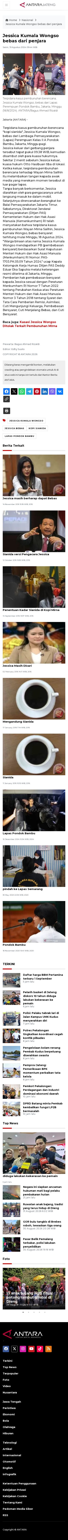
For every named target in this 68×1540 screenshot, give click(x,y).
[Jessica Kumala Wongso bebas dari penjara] (34, 1153)
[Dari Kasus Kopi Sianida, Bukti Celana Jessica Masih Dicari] (34, 642)
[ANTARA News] (37, 4)
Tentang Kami (12, 1502)
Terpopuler (10, 1373)
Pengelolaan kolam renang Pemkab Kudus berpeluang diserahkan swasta (42, 1051)
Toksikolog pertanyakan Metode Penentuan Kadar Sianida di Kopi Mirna (31, 608)
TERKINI (9, 964)
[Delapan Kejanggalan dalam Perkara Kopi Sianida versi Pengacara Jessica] (34, 531)
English (8, 1468)
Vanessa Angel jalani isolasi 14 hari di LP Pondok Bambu (32, 942)
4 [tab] (39, 1312)
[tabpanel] (34, 1288)
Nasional (28, 20)
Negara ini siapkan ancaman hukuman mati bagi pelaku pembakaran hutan (42, 1190)
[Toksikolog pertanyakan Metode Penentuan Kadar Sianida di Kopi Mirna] (34, 586)
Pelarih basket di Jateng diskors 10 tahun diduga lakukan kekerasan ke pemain (33, 1174)
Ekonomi (9, 1414)
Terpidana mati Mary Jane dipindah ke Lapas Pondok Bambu (31, 831)
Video (7, 1386)
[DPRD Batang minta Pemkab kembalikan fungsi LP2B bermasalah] (11, 1108)
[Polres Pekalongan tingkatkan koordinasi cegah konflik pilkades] (11, 1035)
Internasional (12, 1455)
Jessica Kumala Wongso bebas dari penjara (33, 24)
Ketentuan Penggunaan (19, 1483)
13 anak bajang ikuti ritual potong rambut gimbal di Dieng (29, 1297)
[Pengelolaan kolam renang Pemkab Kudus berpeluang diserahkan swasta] (11, 1053)
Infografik (9, 1474)
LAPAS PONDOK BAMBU (19, 436)
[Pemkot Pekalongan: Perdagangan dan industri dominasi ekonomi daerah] (11, 1091)
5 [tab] (45, 1312)
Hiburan (8, 1433)
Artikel (7, 1449)
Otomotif (9, 1461)
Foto (6, 1259)
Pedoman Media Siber (18, 1509)
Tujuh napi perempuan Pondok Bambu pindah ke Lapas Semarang (31, 887)
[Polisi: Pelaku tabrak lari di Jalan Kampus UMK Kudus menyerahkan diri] (11, 1018)
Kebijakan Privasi (14, 1490)
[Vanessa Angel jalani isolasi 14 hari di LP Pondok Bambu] (34, 921)
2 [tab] (28, 1312)
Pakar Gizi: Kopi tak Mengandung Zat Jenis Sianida (34, 775)
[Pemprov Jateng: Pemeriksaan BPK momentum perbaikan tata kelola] (11, 1070)
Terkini (7, 1360)
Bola (6, 1420)
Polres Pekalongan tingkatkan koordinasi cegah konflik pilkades (43, 1034)
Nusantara (10, 1392)
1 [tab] (23, 1312)
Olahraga (9, 1427)
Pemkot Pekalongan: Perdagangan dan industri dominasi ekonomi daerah (41, 1090)
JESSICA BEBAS (14, 428)
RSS (5, 1515)
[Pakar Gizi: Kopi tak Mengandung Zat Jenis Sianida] (34, 754)
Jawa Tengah (12, 1401)
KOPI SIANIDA (37, 428)
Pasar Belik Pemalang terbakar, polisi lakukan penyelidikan (39, 1242)
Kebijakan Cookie (15, 1496)
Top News (10, 1123)
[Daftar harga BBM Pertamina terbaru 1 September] (11, 980)
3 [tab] (34, 1312)
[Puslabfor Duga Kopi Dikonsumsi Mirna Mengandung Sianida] (34, 698)
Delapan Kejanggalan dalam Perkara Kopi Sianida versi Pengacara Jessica (33, 552)
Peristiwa (9, 1408)
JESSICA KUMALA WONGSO (26, 420)
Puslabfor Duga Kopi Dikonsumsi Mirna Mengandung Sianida (31, 719)
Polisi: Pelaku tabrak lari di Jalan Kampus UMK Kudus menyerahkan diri (41, 1016)
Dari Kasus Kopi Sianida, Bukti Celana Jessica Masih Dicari (30, 663)
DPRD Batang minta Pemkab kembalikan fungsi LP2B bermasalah (43, 1107)
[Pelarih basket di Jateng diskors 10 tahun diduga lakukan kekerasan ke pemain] (11, 997)
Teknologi (10, 1442)
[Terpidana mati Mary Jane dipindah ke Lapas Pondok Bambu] (34, 810)
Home (13, 20)
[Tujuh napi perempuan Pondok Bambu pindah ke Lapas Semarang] (34, 866)
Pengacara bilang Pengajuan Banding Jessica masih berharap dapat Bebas (30, 496)
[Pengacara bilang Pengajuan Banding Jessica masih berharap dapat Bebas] (34, 475)
